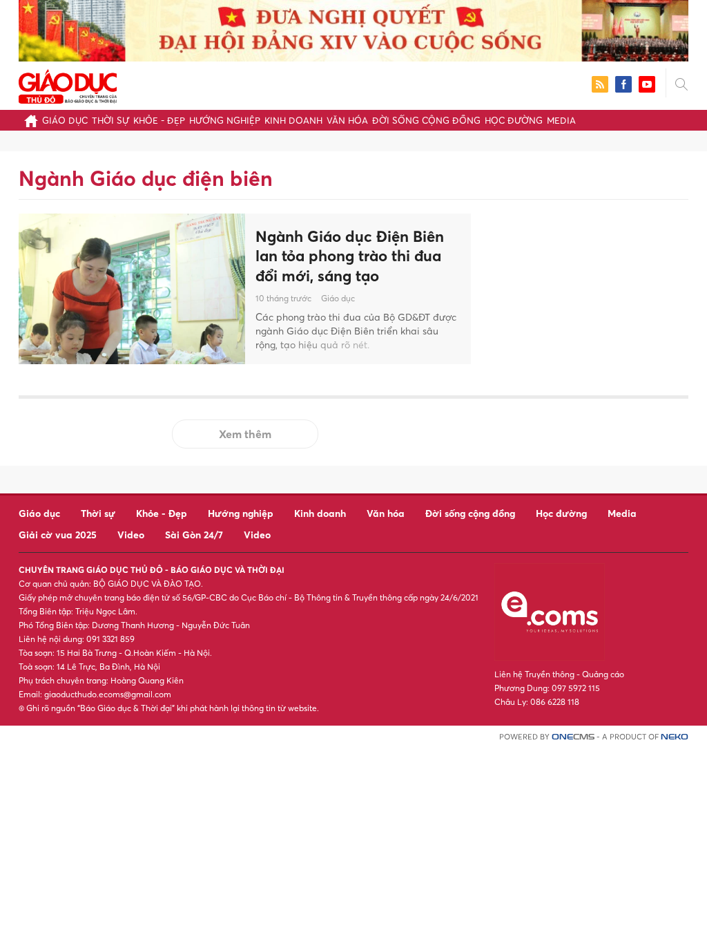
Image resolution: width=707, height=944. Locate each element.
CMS (573, 737)
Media (561, 120)
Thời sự (110, 120)
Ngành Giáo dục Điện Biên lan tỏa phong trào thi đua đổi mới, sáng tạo (349, 256)
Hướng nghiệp (224, 120)
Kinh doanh (293, 120)
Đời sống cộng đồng (426, 120)
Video (130, 534)
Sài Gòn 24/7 (194, 534)
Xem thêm (245, 434)
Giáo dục (65, 120)
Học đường (514, 120)
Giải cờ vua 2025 (58, 534)
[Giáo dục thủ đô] (68, 85)
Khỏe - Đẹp (159, 120)
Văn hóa (347, 120)
